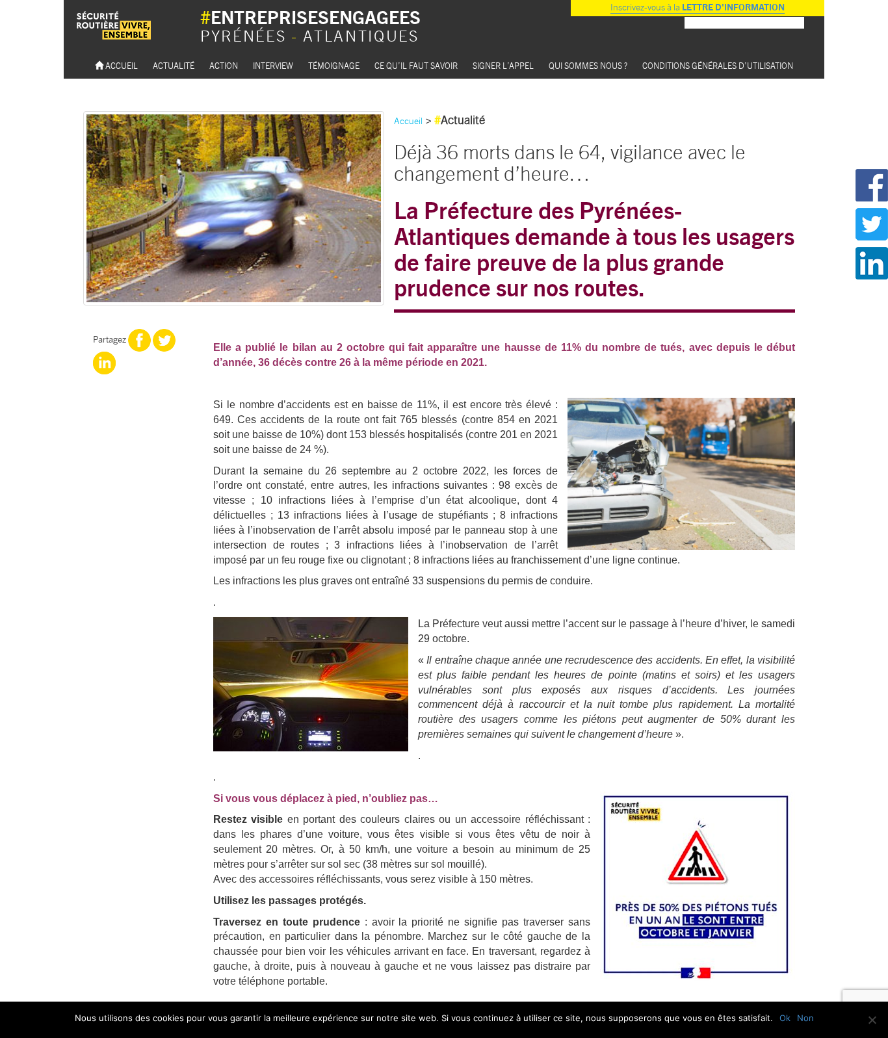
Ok (784, 1018)
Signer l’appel (503, 65)
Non (805, 1018)
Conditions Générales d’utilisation (717, 65)
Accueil (120, 65)
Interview (273, 65)
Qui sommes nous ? (588, 65)
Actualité (173, 65)
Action (223, 65)
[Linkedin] (104, 361)
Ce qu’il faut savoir (416, 65)
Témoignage (333, 65)
